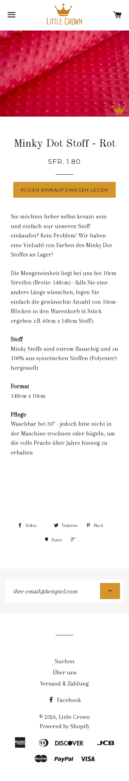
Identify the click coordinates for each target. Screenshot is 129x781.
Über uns (65, 672)
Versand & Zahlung (64, 683)
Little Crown (74, 717)
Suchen (65, 661)
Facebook (68, 700)
